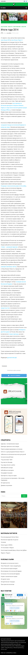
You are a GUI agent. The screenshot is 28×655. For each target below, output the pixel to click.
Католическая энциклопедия (9, 568)
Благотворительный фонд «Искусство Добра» (14, 550)
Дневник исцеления (6, 485)
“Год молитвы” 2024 (6, 459)
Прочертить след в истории (9, 475)
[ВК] (24, 1)
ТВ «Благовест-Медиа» (7, 547)
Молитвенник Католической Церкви (11, 571)
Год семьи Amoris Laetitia (8, 465)
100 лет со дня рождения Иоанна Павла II (12, 452)
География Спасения (6, 473)
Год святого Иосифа (6, 462)
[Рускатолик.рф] (14, 4)
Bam (15, 652)
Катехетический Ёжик (7, 457)
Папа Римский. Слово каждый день (11, 566)
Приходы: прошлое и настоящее (10, 446)
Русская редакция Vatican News (10, 537)
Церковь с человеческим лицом (10, 444)
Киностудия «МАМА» (7, 545)
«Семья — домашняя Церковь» (9, 247)
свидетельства (5, 308)
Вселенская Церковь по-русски (9, 539)
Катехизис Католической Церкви (10, 574)
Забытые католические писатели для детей (13, 454)
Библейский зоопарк (7, 467)
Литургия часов (5, 579)
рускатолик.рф (12, 357)
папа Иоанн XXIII (5, 40)
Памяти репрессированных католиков (11, 449)
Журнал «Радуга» (5, 553)
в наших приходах (14, 334)
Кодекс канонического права (9, 576)
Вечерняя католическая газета (9, 563)
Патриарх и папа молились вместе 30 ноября (13, 186)
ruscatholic (9, 33)
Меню (4, 8)
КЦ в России (4, 26)
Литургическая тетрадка (8, 582)
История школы (5, 483)
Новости (10, 26)
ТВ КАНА (3, 542)
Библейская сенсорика (7, 470)
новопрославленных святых (8, 266)
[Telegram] (26, 1)
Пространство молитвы (7, 584)
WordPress (10, 652)
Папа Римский (16, 26)
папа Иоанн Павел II (16, 40)
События (23, 26)
